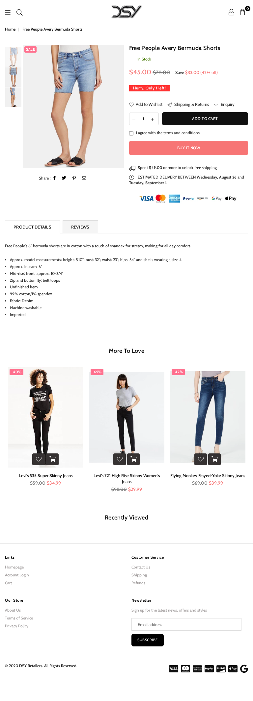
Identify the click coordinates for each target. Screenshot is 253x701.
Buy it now (188, 147)
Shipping (139, 574)
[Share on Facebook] (55, 178)
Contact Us (140, 567)
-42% (178, 372)
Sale (30, 49)
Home (10, 29)
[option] (73, 106)
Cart (8, 582)
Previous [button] (28, 106)
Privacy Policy (16, 625)
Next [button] (118, 106)
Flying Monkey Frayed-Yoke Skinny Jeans (207, 475)
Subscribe (147, 640)
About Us (13, 610)
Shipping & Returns (191, 104)
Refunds (138, 582)
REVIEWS (80, 227)
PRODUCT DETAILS (32, 227)
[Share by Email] (84, 178)
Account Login (17, 574)
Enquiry (227, 104)
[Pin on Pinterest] (74, 178)
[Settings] (231, 12)
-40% (16, 372)
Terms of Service (19, 618)
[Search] (20, 12)
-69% (97, 372)
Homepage (14, 567)
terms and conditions (181, 132)
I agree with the (168, 132)
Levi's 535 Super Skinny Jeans (45, 475)
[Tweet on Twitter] (64, 178)
